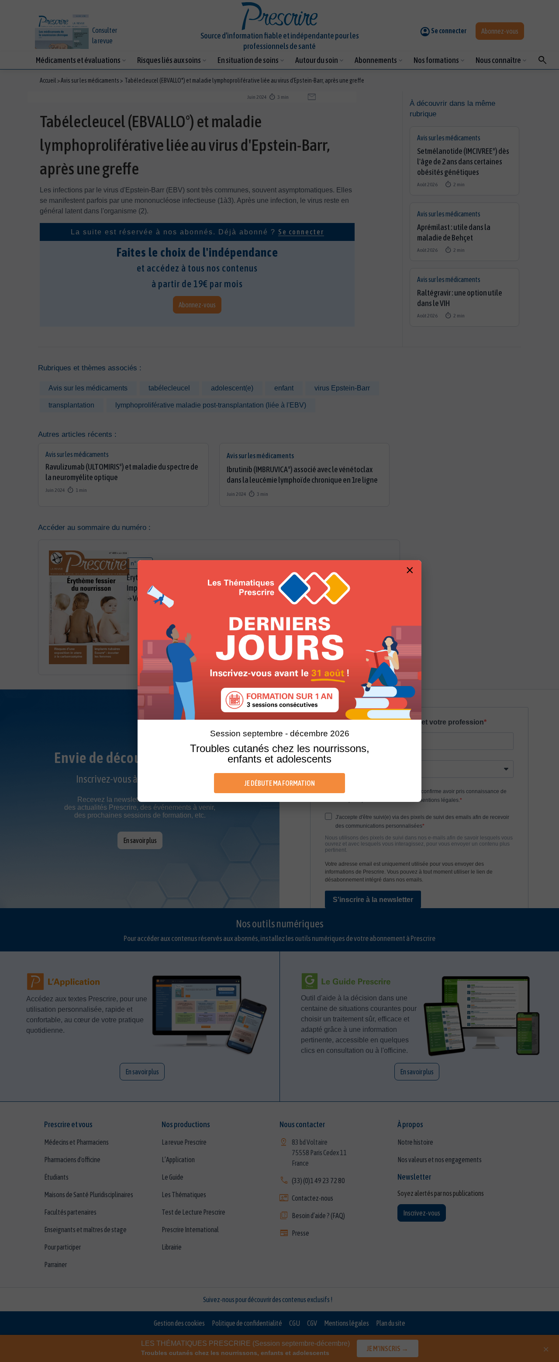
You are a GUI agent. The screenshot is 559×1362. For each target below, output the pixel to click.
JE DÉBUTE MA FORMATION (280, 783)
